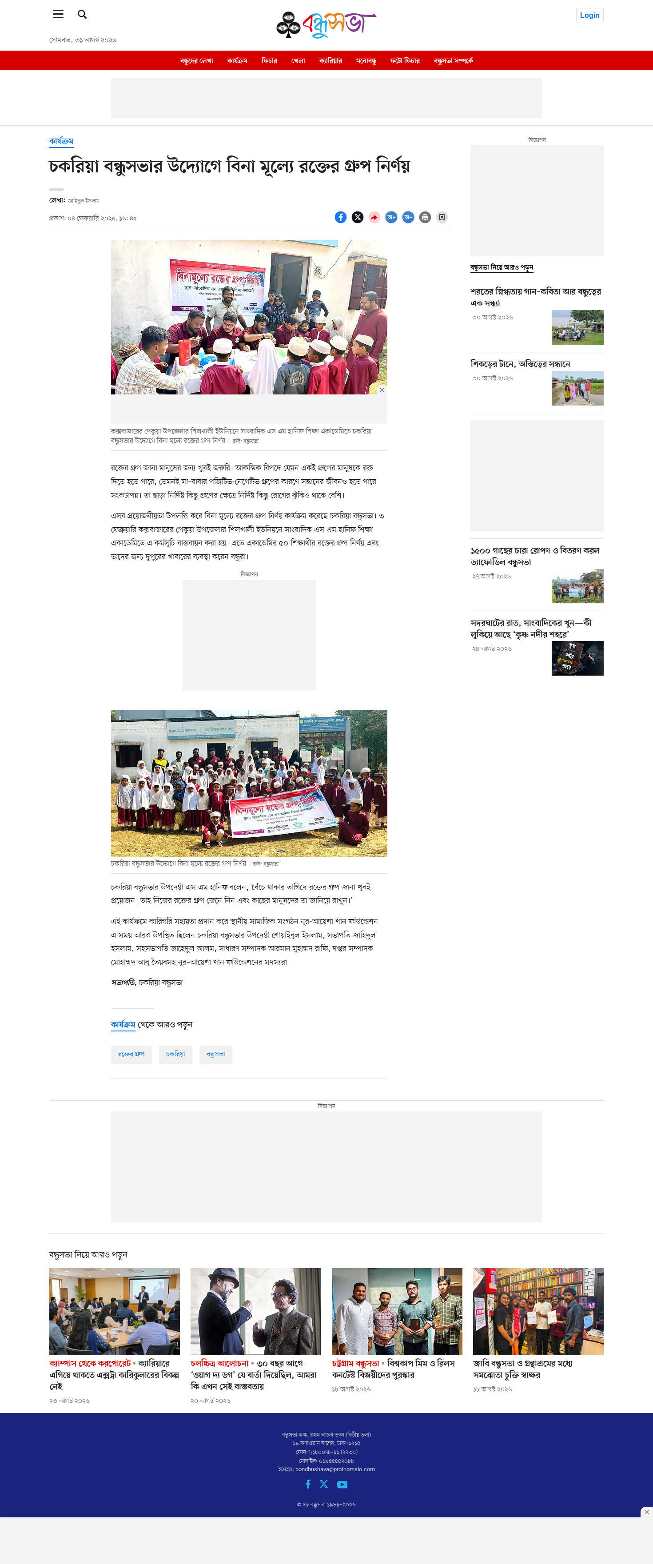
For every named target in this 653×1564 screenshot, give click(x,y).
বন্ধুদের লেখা (196, 61)
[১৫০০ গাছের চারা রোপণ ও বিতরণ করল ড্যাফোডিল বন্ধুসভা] (578, 586)
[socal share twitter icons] (358, 222)
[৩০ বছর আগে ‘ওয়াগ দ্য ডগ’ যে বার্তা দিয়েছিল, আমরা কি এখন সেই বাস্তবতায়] (256, 1311)
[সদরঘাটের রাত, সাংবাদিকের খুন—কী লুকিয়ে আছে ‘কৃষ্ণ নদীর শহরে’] (578, 658)
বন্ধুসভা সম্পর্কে (453, 61)
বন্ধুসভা (216, 1054)
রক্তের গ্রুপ (131, 1054)
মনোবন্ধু (366, 61)
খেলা (298, 61)
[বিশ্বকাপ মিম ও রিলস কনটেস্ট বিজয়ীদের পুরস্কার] (397, 1311)
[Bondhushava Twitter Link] (328, 1487)
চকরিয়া (175, 1054)
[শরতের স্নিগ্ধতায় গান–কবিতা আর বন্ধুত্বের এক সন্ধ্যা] (578, 327)
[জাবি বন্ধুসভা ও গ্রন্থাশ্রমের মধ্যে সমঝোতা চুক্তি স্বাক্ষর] (538, 1311)
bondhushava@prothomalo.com (335, 1469)
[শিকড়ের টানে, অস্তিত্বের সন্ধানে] (578, 388)
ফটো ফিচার (405, 61)
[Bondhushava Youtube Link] (342, 1487)
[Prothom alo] (326, 36)
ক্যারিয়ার (330, 61)
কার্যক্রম (237, 61)
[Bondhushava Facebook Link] (312, 1487)
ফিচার (269, 61)
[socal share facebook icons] (342, 222)
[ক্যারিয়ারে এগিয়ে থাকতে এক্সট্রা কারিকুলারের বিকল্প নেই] (114, 1311)
